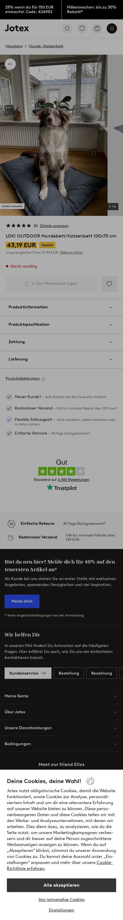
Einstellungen (61, 910)
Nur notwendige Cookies (62, 899)
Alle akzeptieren (61, 885)
